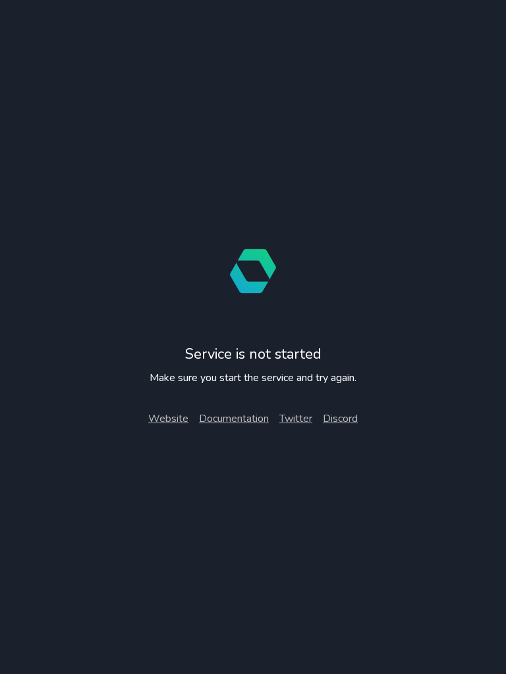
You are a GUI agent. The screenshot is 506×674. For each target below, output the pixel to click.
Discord (340, 418)
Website (168, 418)
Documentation (234, 418)
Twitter (295, 418)
